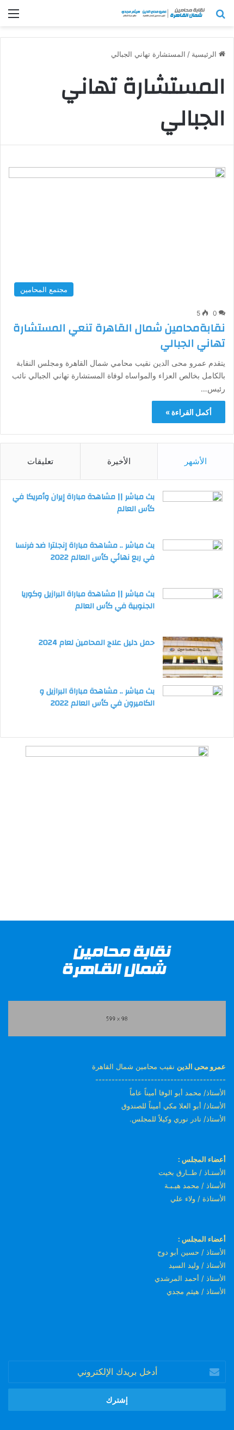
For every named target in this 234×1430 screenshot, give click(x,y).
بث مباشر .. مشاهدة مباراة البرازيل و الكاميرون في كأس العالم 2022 (97, 697)
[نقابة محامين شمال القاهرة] (163, 13)
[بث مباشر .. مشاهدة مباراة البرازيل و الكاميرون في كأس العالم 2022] (193, 705)
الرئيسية (205, 54)
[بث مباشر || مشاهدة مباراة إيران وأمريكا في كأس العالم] (193, 511)
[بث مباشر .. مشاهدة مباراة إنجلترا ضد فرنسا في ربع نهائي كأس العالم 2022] (193, 559)
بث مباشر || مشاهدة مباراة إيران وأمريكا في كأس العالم (84, 503)
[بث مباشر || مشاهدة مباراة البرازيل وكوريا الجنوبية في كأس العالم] (193, 608)
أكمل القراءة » (188, 412)
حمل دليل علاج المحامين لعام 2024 (97, 643)
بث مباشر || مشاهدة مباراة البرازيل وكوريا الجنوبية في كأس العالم (88, 600)
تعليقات (40, 461)
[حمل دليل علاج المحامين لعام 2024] (193, 657)
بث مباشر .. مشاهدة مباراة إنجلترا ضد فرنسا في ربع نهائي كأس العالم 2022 (85, 551)
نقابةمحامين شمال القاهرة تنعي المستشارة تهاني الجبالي (119, 335)
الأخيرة (119, 461)
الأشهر (195, 461)
